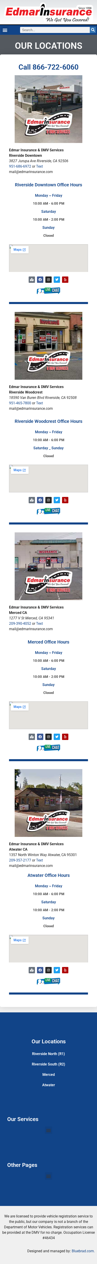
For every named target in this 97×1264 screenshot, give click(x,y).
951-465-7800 (20, 403)
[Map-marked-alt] (32, 279)
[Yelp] (65, 279)
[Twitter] (57, 279)
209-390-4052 (20, 623)
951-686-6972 (20, 166)
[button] (5, 30)
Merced (48, 1074)
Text (39, 166)
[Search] (93, 30)
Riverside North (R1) (48, 1054)
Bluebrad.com (83, 1251)
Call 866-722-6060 (48, 67)
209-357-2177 (20, 860)
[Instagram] (48, 279)
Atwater (48, 1085)
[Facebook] (40, 279)
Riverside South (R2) (48, 1064)
